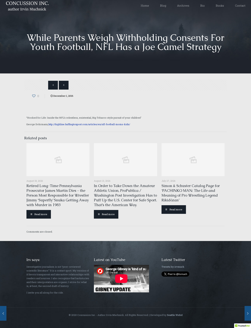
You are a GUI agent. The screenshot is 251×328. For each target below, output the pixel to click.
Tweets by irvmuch (173, 266)
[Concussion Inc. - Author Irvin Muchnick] (27, 5)
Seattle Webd (174, 315)
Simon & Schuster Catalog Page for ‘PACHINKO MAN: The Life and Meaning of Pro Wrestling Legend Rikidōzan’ (191, 192)
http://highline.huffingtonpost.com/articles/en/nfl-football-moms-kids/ (89, 124)
